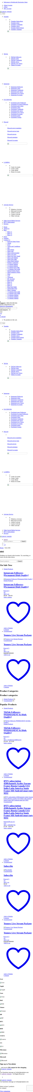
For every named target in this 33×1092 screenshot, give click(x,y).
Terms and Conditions (13, 246)
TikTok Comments (16, 60)
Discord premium (12, 137)
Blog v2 (9, 233)
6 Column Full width (13, 267)
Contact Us (7, 240)
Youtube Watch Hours (17, 28)
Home (5, 227)
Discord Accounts (12, 140)
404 (8, 248)
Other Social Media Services (12, 220)
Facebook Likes (15, 107)
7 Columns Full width (13, 269)
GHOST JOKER (6, 1074)
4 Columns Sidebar (12, 296)
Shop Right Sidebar (13, 261)
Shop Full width (12, 259)
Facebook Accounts (16, 114)
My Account (7, 8)
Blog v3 (9, 235)
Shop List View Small (13, 256)
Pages (5, 236)
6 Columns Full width (13, 293)
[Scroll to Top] (0, 1083)
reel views (20, 91)
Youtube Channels (16, 29)
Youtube (6, 16)
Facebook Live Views (17, 112)
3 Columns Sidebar (12, 298)
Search (6, 539)
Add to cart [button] (7, 655)
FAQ (8, 245)
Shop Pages (10, 249)
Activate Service (8, 205)
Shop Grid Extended (13, 253)
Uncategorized (8, 631)
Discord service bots (13, 131)
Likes (18, 88)
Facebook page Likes (17, 106)
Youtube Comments (16, 24)
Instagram (6, 84)
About (9, 243)
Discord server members (14, 128)
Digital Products (8, 569)
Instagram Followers (17, 87)
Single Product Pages (13, 271)
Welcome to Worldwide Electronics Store (15, 2)
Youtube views (15, 26)
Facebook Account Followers (19, 104)
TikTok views (15, 62)
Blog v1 (9, 232)
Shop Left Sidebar (12, 258)
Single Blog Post (12, 288)
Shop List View (11, 254)
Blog (5, 230)
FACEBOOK (8, 99)
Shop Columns (11, 290)
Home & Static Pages (13, 241)
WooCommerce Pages (13, 272)
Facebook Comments (17, 109)
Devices (6, 224)
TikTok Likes (15, 58)
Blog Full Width (12, 287)
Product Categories (12, 262)
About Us (6, 228)
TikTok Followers (16, 57)
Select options (8, 597)
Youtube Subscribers (17, 21)
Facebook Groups (16, 117)
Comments (20, 90)
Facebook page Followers (18, 102)
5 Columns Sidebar (12, 295)
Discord (6, 122)
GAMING (7, 162)
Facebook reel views (17, 111)
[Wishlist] (0, 315)
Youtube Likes (15, 23)
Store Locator (8, 5)
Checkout (10, 277)
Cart (8, 275)
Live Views (20, 93)
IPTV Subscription (9, 222)
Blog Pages (10, 280)
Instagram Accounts (16, 95)
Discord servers (11, 134)
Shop (5, 7)
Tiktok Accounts (16, 65)
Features (6, 238)
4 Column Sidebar (12, 264)
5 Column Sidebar (12, 266)
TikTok (6, 54)
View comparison (5, 1091)
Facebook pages (15, 115)
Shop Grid (10, 251)
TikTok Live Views (16, 63)
